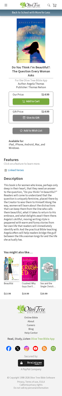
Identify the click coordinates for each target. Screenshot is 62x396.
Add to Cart (33, 101)
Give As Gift (32, 118)
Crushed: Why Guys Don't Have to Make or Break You (29, 288)
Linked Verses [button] (16, 170)
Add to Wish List (32, 131)
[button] (49, 5)
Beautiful (8, 283)
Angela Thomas (35, 84)
